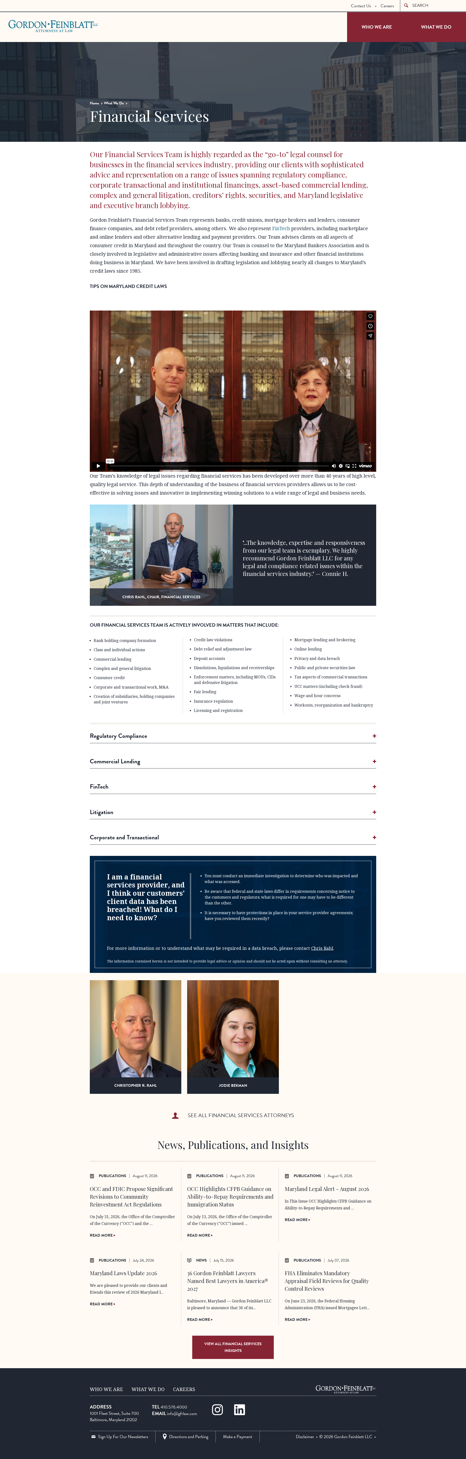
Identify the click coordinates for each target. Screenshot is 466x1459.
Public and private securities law (324, 668)
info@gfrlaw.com (182, 1413)
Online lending (308, 649)
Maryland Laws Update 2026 (123, 1273)
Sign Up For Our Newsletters (123, 1436)
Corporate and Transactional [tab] (124, 837)
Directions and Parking (188, 1436)
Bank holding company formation (125, 640)
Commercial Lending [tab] (115, 761)
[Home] (346, 1389)
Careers (387, 5)
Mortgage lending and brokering (324, 640)
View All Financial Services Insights (233, 1347)
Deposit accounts (209, 658)
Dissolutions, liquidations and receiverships (234, 668)
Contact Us (361, 5)
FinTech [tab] (99, 786)
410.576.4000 (174, 1407)
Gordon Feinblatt (27, 26)
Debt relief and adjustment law (223, 649)
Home (94, 103)
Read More (102, 1235)
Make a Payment (237, 1436)
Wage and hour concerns (317, 695)
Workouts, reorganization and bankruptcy (333, 705)
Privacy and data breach (317, 658)
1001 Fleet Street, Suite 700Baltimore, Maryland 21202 (114, 1416)
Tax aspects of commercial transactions (330, 677)
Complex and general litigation (122, 668)
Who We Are (377, 27)
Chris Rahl (322, 948)
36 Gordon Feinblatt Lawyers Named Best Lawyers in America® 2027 (227, 1280)
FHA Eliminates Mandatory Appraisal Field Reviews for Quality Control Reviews (327, 1280)
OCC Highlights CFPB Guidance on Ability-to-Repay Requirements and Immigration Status (230, 1196)
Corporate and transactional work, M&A (131, 687)
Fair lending (205, 692)
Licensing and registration (218, 710)
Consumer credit (109, 677)
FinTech (281, 228)
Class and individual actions (119, 650)
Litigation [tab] (101, 812)
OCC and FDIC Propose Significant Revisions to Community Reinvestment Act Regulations (131, 1196)
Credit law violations (213, 640)
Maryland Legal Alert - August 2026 (327, 1188)
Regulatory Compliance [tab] (118, 735)
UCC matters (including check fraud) (328, 686)
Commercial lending (112, 659)
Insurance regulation (213, 701)
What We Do (436, 27)
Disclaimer (305, 1436)
